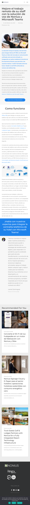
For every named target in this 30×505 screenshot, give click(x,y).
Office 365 (4, 115)
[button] (27, 2)
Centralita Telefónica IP (17, 126)
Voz (8, 25)
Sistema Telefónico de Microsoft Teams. (13, 94)
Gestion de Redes (10, 409)
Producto (4, 25)
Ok (9, 502)
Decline (14, 502)
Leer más (20, 502)
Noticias (20, 23)
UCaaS (18, 57)
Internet (7, 313)
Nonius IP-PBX (14, 52)
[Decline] (28, 500)
